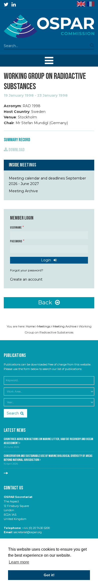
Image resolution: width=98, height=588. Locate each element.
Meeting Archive (23, 191)
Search (13, 413)
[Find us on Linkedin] (14, 5)
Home (30, 326)
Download (16, 149)
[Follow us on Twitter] (6, 5)
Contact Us (13, 488)
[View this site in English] (81, 4)
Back (46, 302)
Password (16, 241)
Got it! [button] (49, 575)
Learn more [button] (19, 562)
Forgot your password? (26, 270)
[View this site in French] (90, 4)
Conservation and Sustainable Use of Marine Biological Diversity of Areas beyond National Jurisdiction (48, 458)
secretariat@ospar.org (28, 532)
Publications (15, 355)
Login (46, 260)
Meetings (28, 165)
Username (16, 228)
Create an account (26, 279)
